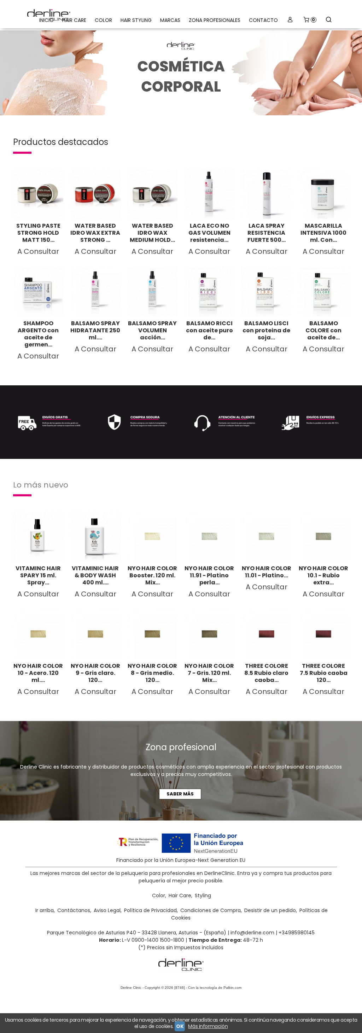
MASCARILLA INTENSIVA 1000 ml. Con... (323, 233)
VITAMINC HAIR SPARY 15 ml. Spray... (38, 575)
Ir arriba (44, 910)
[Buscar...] (328, 20)
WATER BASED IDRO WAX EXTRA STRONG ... (95, 233)
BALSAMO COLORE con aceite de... (323, 330)
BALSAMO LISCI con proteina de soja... (266, 330)
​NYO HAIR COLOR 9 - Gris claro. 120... (95, 673)
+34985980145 (297, 932)
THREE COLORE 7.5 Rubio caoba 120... (324, 673)
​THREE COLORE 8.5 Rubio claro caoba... (266, 673)
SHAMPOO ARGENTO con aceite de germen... (38, 334)
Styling (203, 895)
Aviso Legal (107, 910)
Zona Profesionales (214, 20)
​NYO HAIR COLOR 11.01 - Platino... (266, 571)
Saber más (180, 793)
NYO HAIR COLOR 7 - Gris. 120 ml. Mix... (209, 673)
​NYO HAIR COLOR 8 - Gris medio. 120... (152, 673)
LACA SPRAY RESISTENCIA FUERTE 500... (266, 233)
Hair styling (136, 20)
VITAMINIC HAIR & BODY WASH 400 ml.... (95, 575)
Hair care (74, 20)
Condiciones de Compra (210, 910)
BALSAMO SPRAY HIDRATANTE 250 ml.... (95, 330)
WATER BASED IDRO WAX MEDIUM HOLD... (152, 233)
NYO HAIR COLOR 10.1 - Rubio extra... (323, 575)
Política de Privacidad (150, 910)
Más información (208, 1026)
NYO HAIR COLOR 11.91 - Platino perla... (209, 575)
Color (103, 20)
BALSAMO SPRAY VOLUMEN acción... (152, 330)
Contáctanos (73, 910)
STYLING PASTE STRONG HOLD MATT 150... (38, 233)
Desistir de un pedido (270, 910)
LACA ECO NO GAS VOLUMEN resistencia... (209, 233)
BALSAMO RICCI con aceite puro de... (209, 330)
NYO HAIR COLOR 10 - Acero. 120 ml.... (38, 673)
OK (179, 1026)
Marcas (170, 20)
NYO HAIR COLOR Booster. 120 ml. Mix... (152, 575)
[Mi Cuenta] (290, 20)
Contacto (263, 20)
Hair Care (180, 895)
